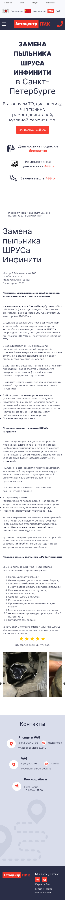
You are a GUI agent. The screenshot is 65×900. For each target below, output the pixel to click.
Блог (22, 2)
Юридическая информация (44, 890)
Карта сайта (42, 884)
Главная (8, 2)
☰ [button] (4, 24)
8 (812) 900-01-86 (28, 742)
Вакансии (50, 2)
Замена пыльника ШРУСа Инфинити (29, 214)
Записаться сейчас (33, 130)
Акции (35, 2)
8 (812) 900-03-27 (31, 763)
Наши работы (29, 212)
